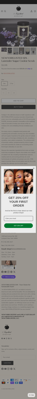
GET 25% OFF (18, 225)
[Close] (34, 168)
